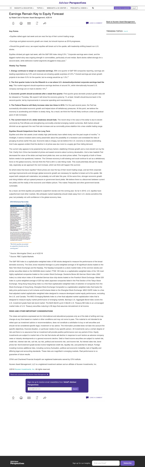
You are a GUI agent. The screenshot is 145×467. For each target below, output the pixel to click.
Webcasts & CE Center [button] (57, 8)
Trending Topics (114, 31)
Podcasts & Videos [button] (79, 8)
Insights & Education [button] (23, 8)
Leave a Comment (95, 23)
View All (126, 31)
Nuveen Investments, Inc (24, 369)
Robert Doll (16, 17)
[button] (13, 23)
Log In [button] (134, 8)
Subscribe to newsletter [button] (122, 8)
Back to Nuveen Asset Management (120, 21)
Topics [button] (40, 8)
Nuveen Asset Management (34, 17)
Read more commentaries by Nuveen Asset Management (28, 374)
